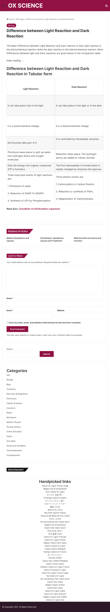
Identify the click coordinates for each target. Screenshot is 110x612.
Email (10, 310)
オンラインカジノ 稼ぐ (55, 501)
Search (10, 349)
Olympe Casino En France (55, 552)
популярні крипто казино (55, 498)
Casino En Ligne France (55, 540)
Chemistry (11, 389)
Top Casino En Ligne (55, 576)
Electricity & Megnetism (17, 394)
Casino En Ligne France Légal (55, 486)
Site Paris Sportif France (55, 513)
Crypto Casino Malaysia (55, 549)
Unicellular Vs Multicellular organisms (39, 208)
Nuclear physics (14, 427)
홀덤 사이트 (55, 507)
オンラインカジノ (55, 555)
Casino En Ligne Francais (55, 537)
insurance (11, 408)
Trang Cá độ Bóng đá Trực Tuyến (55, 516)
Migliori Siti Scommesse (55, 525)
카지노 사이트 (55, 519)
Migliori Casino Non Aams (55, 543)
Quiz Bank (11, 441)
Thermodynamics (14, 450)
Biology (11, 25)
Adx (8, 375)
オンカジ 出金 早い (55, 495)
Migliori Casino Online (55, 585)
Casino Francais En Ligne (55, 570)
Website (60, 310)
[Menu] (3, 6)
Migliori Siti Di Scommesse (55, 489)
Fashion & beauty (14, 403)
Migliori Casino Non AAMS (55, 597)
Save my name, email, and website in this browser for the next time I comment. (45, 322)
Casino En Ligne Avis (55, 600)
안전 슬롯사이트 (55, 534)
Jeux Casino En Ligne (55, 492)
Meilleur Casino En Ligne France (55, 567)
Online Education (14, 431)
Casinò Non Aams (55, 582)
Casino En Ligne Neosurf (55, 594)
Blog (8, 384)
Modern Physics (14, 422)
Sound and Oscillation (16, 446)
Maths (9, 413)
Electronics (11, 398)
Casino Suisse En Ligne (55, 546)
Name (10, 298)
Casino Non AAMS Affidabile (55, 561)
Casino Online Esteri (55, 564)
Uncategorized (13, 455)
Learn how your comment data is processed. (62, 335)
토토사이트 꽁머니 (55, 531)
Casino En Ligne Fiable (55, 591)
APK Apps (20, 19)
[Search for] (106, 6)
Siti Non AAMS (55, 558)
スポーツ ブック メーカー (55, 504)
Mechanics (11, 417)
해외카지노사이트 (55, 510)
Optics (9, 436)
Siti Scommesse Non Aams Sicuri (55, 522)
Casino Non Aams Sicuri (55, 528)
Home (11, 19)
